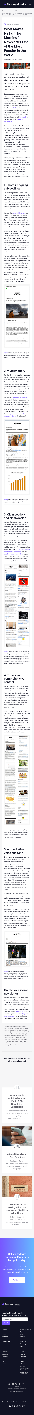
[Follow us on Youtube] (9, 1384)
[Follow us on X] (16, 1384)
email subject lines (19, 213)
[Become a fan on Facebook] (19, 1384)
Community (5, 1351)
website (14, 108)
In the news (23, 1364)
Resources (4, 1359)
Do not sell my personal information (17, 1388)
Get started (20, 1011)
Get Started (5, 1354)
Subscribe (6, 1323)
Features (4, 1332)
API (3, 1339)
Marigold (15, 1401)
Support (4, 1364)
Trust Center (23, 1359)
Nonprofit (22, 1336)
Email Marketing (25, 1329)
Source (6, 352)
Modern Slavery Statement (24, 1369)
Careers (22, 1361)
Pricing (3, 1334)
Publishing (23, 1341)
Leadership (23, 1356)
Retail (21, 1334)
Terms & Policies (17, 1386)
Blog (3, 1361)
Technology (23, 1344)
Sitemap (22, 1366)
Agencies (22, 1332)
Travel (21, 1346)
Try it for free (17, 1280)
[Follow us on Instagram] (23, 1384)
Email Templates (6, 1341)
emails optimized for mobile (13, 554)
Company (23, 1351)
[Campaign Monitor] (11, 1304)
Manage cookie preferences (24, 1372)
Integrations (5, 1336)
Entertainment (24, 1339)
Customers (5, 1356)
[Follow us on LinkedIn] (13, 1384)
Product (4, 1329)
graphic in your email (20, 398)
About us (22, 1354)
